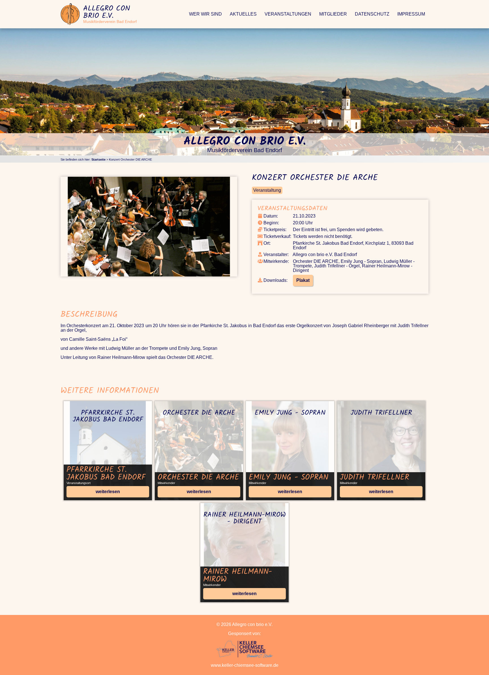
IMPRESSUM (411, 14)
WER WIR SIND (205, 14)
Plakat (303, 280)
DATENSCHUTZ (372, 14)
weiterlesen (108, 491)
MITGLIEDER (333, 14)
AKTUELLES (243, 14)
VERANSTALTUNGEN (288, 14)
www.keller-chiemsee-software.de (244, 665)
